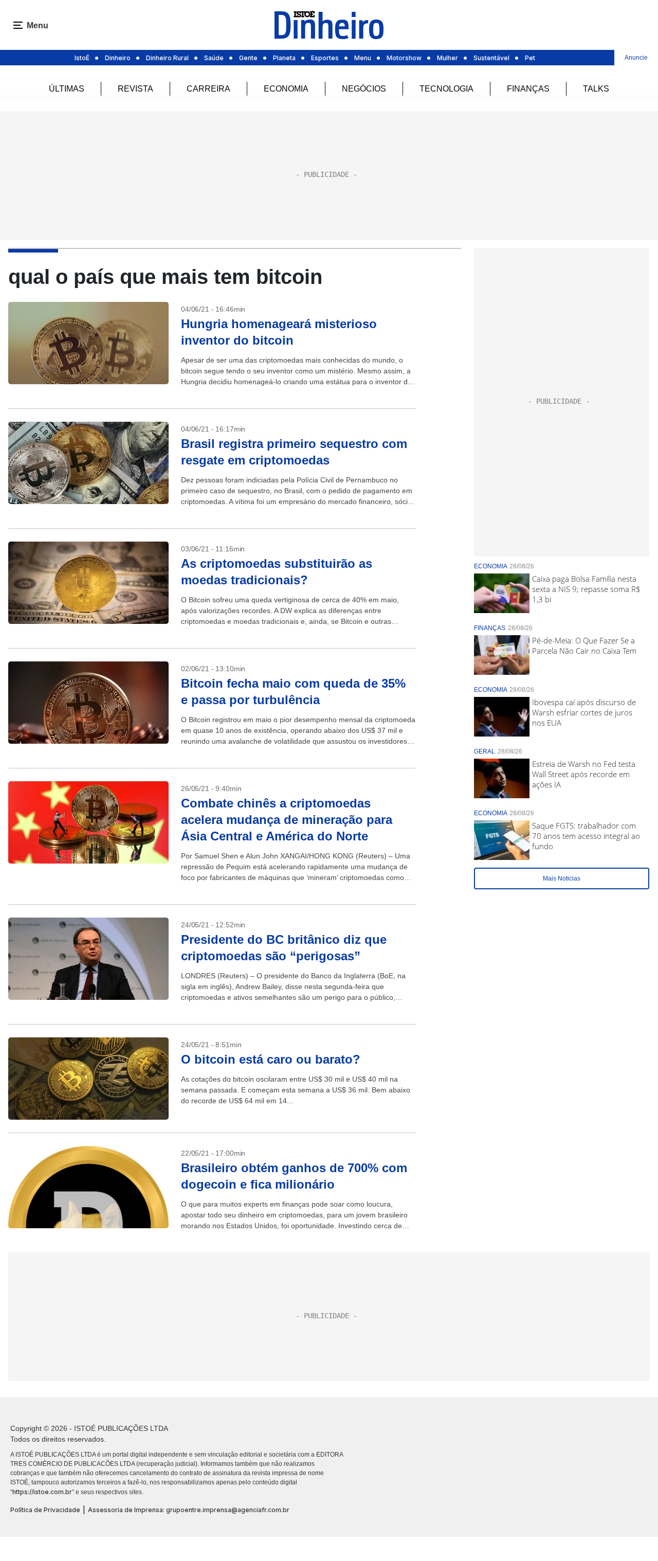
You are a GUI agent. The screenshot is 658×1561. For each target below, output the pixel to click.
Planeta (284, 58)
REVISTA (135, 88)
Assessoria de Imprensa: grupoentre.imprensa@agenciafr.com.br (188, 1510)
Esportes (325, 58)
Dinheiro (118, 58)
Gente (248, 58)
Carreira (208, 88)
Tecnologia (446, 88)
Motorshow (404, 58)
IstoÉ (82, 58)
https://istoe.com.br (42, 1492)
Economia (286, 88)
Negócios (364, 88)
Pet (530, 58)
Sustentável (491, 58)
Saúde (214, 58)
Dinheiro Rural (167, 58)
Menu (362, 58)
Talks (596, 88)
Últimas (66, 88)
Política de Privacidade (45, 1510)
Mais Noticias (561, 878)
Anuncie (636, 57)
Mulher (447, 58)
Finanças (528, 88)
